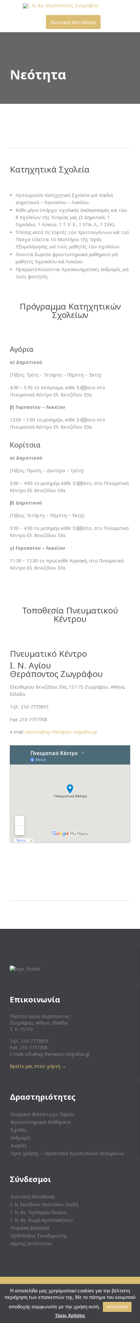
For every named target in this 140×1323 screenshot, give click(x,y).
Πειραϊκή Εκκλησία (29, 1228)
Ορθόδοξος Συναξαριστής (38, 1236)
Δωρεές (18, 1145)
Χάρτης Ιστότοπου (31, 1243)
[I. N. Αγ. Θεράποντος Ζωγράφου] (74, 6)
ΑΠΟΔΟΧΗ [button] (117, 1307)
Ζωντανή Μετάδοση (32, 1196)
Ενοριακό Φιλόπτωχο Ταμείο (42, 1114)
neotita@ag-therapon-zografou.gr (61, 732)
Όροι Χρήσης (70, 1315)
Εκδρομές (20, 1138)
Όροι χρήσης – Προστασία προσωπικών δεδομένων (67, 1153)
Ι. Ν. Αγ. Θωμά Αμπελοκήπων (41, 1220)
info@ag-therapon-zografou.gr (57, 1054)
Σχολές (18, 1130)
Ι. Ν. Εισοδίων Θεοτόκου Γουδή (44, 1204)
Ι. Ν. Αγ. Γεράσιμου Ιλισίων (38, 1212)
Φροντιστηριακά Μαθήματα (40, 1122)
